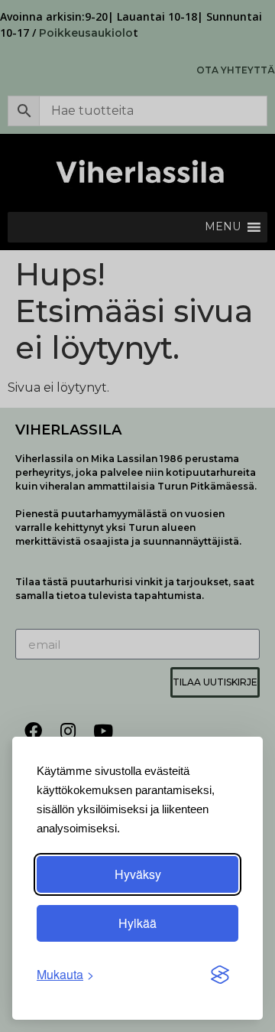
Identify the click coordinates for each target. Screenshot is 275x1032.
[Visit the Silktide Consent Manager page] (220, 974)
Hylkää (137, 923)
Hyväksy (138, 874)
